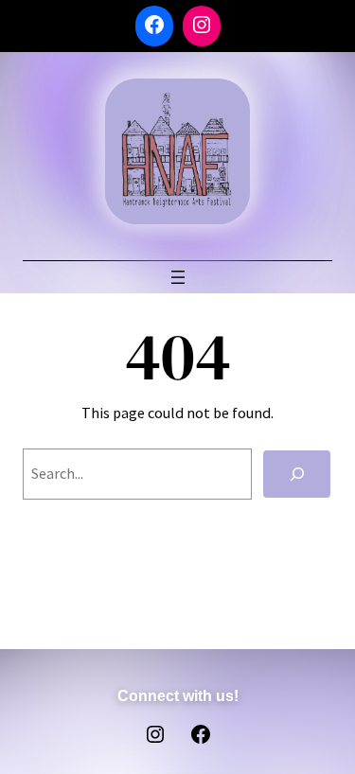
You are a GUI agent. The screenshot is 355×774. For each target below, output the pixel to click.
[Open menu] (178, 277)
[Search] (296, 474)
